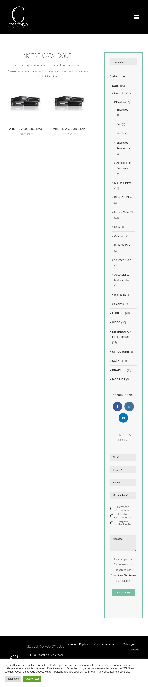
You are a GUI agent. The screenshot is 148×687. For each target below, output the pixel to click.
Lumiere (118, 313)
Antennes (119, 236)
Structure (120, 351)
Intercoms (120, 294)
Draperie (119, 370)
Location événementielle (123, 516)
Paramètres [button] (13, 678)
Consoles (119, 93)
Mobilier (118, 379)
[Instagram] (129, 406)
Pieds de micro (123, 197)
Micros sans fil (123, 212)
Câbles (118, 303)
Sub (118, 124)
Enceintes (122, 109)
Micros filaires (123, 182)
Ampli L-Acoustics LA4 (69, 128)
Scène (116, 360)
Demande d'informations (123, 508)
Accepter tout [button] (32, 678)
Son (115, 85)
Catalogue (117, 76)
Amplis (120, 133)
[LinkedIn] (123, 418)
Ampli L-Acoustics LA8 (25, 128)
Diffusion (119, 102)
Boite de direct (123, 245)
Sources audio (122, 259)
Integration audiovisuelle (123, 523)
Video (116, 322)
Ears (117, 226)
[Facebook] (117, 406)
